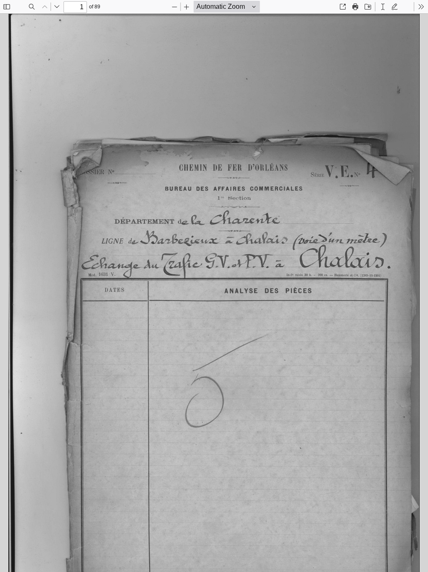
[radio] (383, 7)
